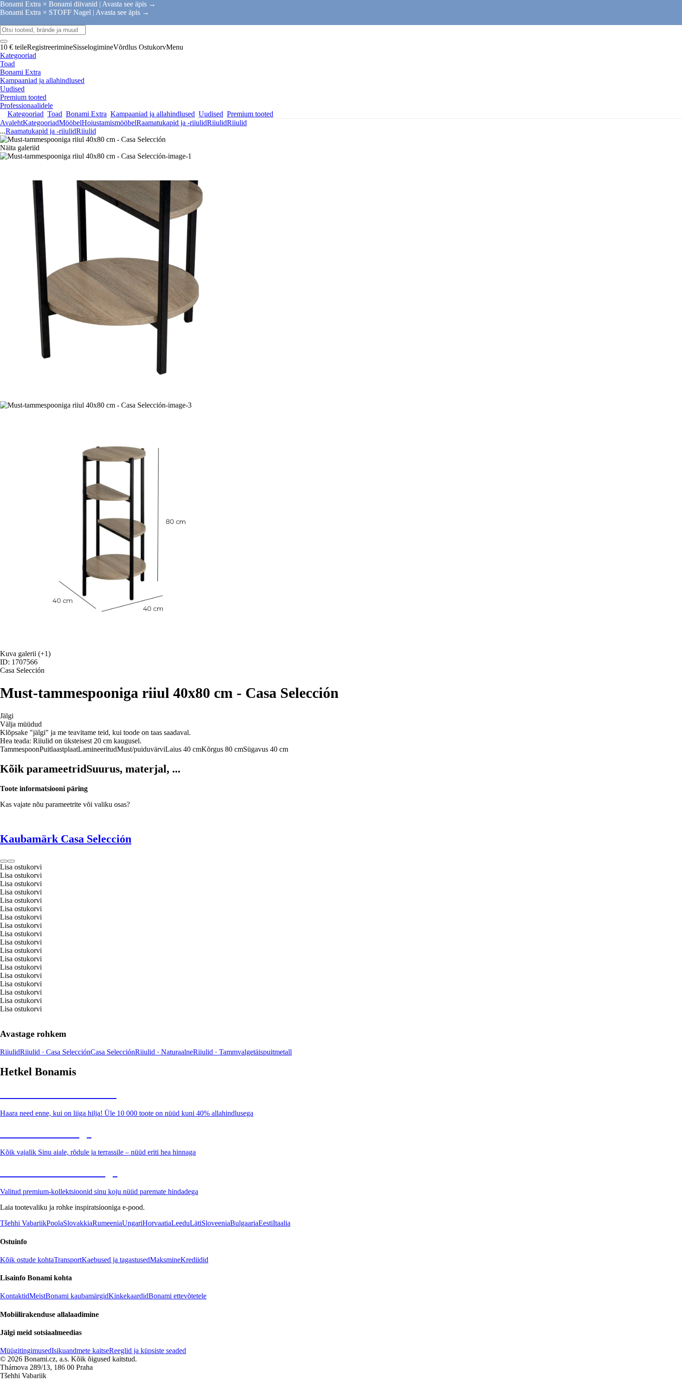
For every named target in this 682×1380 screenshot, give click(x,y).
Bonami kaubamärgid (77, 1296)
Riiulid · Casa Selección (55, 1052)
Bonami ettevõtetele (177, 1296)
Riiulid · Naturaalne (164, 1052)
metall (283, 1052)
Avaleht (11, 123)
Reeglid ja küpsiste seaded (147, 1350)
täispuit (263, 1052)
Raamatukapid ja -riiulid (171, 123)
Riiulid (237, 123)
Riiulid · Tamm (215, 1052)
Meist (37, 1296)
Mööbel (70, 123)
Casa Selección (112, 1052)
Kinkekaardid (128, 1296)
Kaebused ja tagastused (116, 1260)
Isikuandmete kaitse (80, 1350)
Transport (68, 1260)
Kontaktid (14, 1296)
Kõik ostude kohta (27, 1260)
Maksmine (165, 1260)
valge (245, 1052)
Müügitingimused (25, 1350)
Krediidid (194, 1260)
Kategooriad (41, 123)
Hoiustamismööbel (109, 123)
